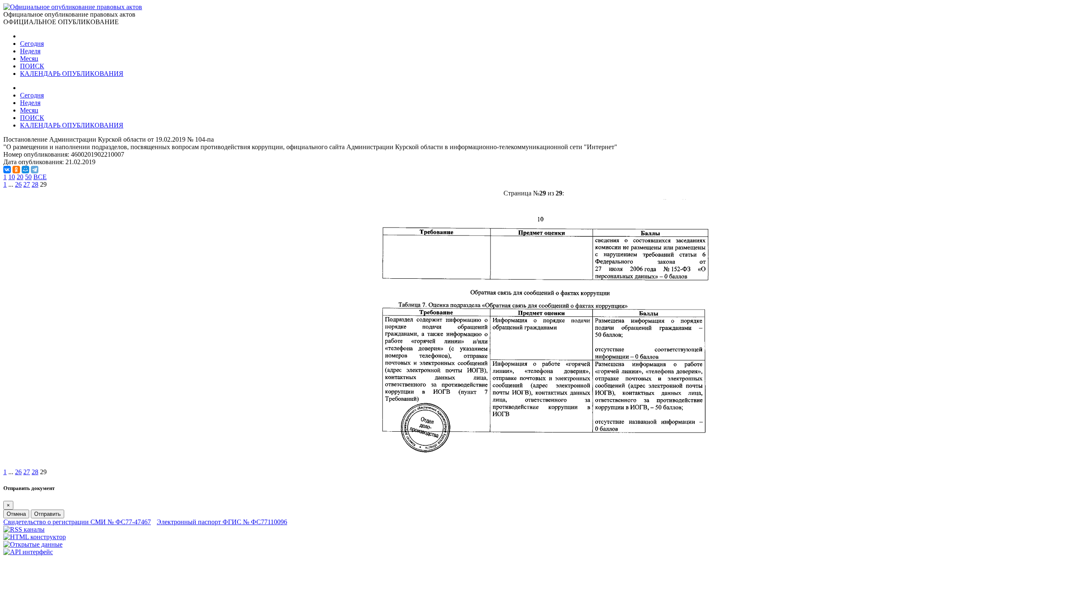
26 (18, 184)
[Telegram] (34, 169)
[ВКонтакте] (7, 169)
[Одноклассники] (16, 169)
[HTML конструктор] (34, 536)
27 (26, 184)
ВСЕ (40, 176)
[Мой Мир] (25, 169)
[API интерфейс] (28, 551)
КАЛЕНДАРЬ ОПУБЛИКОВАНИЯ (71, 73)
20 (20, 176)
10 (11, 176)
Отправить (47, 514)
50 (28, 176)
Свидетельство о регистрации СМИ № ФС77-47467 (77, 521)
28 (35, 184)
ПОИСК (32, 66)
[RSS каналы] (24, 529)
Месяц (29, 58)
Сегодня (32, 43)
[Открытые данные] (33, 544)
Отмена (16, 514)
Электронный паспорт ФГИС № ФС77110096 (222, 521)
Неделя (30, 51)
